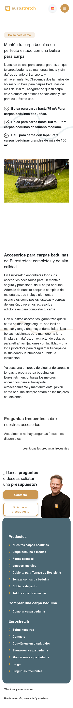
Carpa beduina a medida (29, 552)
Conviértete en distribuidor (31, 643)
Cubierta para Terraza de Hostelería (37, 572)
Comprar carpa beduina (29, 611)
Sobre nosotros (23, 630)
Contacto (20, 495)
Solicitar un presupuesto (20, 509)
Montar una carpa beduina (31, 657)
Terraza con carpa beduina (31, 579)
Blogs (17, 664)
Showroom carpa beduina (30, 650)
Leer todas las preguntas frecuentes (46, 448)
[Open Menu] (64, 8)
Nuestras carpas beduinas (31, 545)
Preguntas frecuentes (27, 671)
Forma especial (23, 559)
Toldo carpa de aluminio (29, 593)
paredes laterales (24, 565)
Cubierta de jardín (25, 586)
